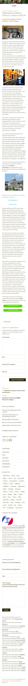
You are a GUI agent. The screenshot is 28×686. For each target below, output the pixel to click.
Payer (9, 497)
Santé (12, 502)
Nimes (24, 667)
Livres (4, 494)
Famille (4, 489)
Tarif (4, 507)
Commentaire (5, 337)
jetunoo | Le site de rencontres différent (12, 422)
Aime (18, 475)
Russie (20, 661)
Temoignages (10, 507)
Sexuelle (10, 505)
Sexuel (4, 505)
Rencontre (19, 499)
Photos (14, 497)
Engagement (21, 486)
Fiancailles (10, 489)
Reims (23, 670)
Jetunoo (15, 11)
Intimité (23, 491)
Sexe (23, 502)
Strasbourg (5, 635)
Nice (17, 631)
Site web (4, 371)
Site (15, 505)
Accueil (13, 475)
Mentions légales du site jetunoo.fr (10, 419)
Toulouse (4, 652)
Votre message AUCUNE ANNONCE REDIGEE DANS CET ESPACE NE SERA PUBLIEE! (13, 584)
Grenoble (22, 626)
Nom (3, 357)
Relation (13, 499)
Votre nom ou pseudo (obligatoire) (11, 562)
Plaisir (19, 497)
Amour (10, 478)
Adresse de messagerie (9, 364)
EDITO (3, 455)
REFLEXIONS (5, 461)
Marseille (4, 647)
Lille (24, 642)
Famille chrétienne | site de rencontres (11, 425)
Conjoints (5, 483)
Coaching (5, 481)
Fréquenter (18, 489)
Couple (11, 483)
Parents (20, 494)
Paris (23, 638)
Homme (11, 491)
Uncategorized (5, 466)
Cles (15, 478)
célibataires (6, 486)
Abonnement (6, 475)
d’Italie (20, 665)
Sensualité (17, 502)
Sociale (19, 505)
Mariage (10, 494)
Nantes (21, 643)
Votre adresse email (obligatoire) (11, 569)
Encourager (13, 486)
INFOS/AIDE (7, 321)
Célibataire (17, 483)
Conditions (21, 481)
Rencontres (6, 502)
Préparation (6, 499)
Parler (4, 497)
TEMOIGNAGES (6, 464)
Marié (15, 494)
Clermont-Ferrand (20, 640)
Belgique (22, 654)
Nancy (23, 668)
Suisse (19, 656)
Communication (13, 481)
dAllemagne (22, 663)
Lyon (18, 636)
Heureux (5, 491)
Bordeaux (4, 624)
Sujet (3, 576)
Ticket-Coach (19, 507)
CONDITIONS (5, 452)
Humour (17, 491)
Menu (14, 5)
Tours (21, 649)
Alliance (5, 478)
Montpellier (5, 629)
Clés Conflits (21, 478)
